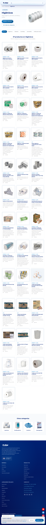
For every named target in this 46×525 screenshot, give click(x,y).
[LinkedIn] (43, 512)
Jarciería (25, 471)
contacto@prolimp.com (29, 486)
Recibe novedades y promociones (8, 513)
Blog (3, 469)
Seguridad (26, 475)
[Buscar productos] (11, 3)
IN (29, 494)
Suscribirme (18, 515)
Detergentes (26, 473)
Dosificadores (26, 469)
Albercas (3, 496)
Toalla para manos (37, 31)
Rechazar (32, 520)
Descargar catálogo (28, 488)
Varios (25, 478)
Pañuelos (16, 31)
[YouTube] (43, 509)
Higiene (3, 490)
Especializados (5, 488)
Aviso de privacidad (5, 473)
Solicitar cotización (7, 21)
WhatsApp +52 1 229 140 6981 (30, 484)
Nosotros (4, 465)
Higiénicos (10, 31)
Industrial (4, 492)
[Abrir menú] (43, 3)
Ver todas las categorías (9, 25)
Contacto (4, 471)
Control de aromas (5, 500)
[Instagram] (43, 515)
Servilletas (23, 31)
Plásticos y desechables (28, 476)
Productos (7, 6)
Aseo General (4, 506)
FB (24, 494)
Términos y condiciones (29, 492)
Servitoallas (29, 31)
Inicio (3, 6)
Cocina (3, 498)
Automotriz (4, 484)
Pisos (3, 502)
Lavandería (4, 504)
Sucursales (4, 467)
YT (31, 494)
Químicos (26, 465)
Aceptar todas (39, 520)
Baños (3, 486)
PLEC (3, 494)
